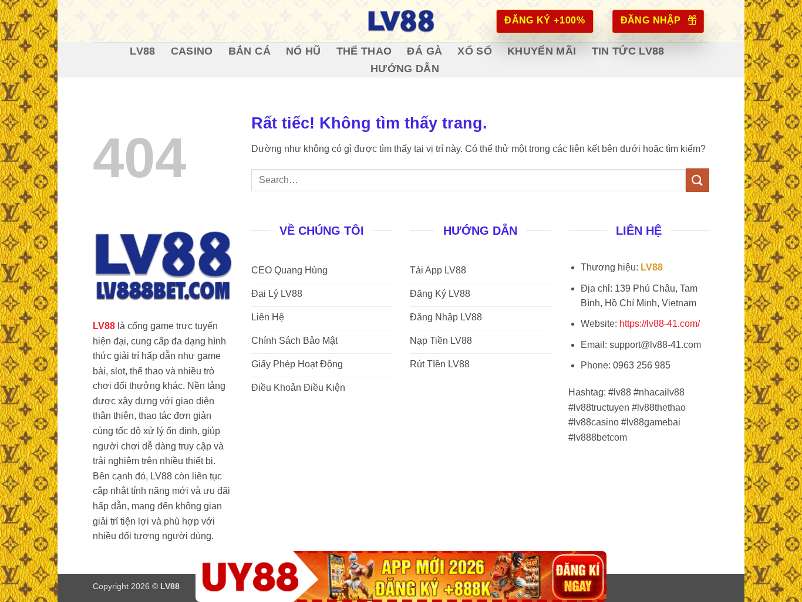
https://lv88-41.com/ (659, 324)
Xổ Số (474, 51)
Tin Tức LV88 (628, 51)
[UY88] (401, 576)
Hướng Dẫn (404, 69)
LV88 (142, 51)
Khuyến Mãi (542, 51)
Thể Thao (364, 51)
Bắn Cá (249, 51)
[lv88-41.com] (401, 21)
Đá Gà (424, 51)
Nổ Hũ (303, 51)
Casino (192, 51)
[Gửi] (697, 179)
